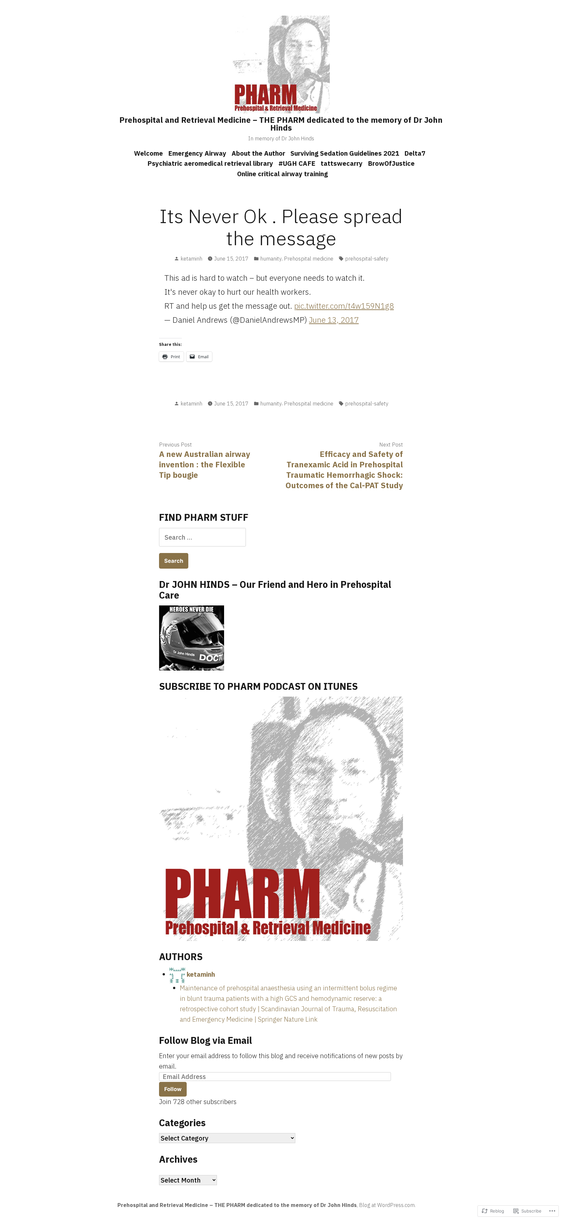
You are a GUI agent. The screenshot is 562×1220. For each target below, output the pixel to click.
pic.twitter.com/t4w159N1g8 (344, 306)
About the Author (258, 153)
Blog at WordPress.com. (387, 1205)
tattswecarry (342, 163)
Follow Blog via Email (205, 1040)
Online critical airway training (282, 173)
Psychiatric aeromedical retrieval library (210, 163)
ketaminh (191, 258)
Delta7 (414, 153)
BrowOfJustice (391, 163)
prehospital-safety (366, 258)
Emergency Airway (197, 153)
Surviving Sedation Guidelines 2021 (344, 153)
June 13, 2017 (334, 320)
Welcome (148, 153)
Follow (172, 1089)
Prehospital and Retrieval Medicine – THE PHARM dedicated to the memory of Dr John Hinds (281, 124)
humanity (271, 258)
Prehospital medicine (308, 258)
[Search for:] (202, 537)
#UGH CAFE (296, 163)
